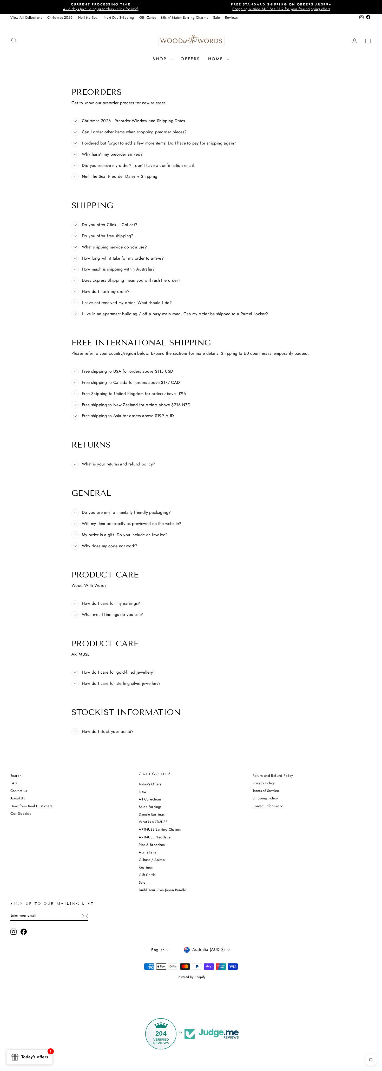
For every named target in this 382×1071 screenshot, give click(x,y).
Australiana (147, 852)
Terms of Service (266, 790)
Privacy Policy (264, 783)
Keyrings (146, 867)
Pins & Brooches (151, 844)
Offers (190, 59)
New (142, 791)
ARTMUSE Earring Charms (160, 829)
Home (217, 59)
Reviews (231, 17)
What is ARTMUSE (153, 821)
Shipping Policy (265, 798)
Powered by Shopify (191, 977)
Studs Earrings (150, 806)
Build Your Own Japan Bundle (162, 889)
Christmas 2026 (60, 17)
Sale (216, 17)
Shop (161, 59)
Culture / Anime (152, 859)
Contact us (18, 790)
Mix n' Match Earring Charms (184, 17)
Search (15, 775)
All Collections (150, 799)
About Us (17, 798)
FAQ (13, 783)
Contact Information (268, 806)
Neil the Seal (88, 17)
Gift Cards (147, 17)
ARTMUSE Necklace (154, 837)
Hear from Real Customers (31, 806)
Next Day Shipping (119, 17)
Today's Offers (150, 784)
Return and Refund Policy (273, 775)
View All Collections (26, 17)
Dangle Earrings (151, 814)
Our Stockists (20, 813)
